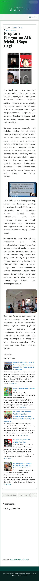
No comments (11, 30)
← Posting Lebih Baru (9, 495)
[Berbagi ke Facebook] (11, 354)
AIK (21, 28)
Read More (13, 384)
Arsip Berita (33, 2)
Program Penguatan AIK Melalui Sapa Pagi (18, 40)
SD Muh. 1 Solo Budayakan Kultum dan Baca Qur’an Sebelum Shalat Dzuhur (22, 465)
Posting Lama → (23, 495)
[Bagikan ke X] (9, 354)
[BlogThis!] (7, 354)
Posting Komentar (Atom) (19, 560)
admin (15, 28)
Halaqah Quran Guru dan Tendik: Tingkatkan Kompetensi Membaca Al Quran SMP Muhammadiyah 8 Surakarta (19, 416)
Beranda (33, 495)
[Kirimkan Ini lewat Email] (5, 354)
